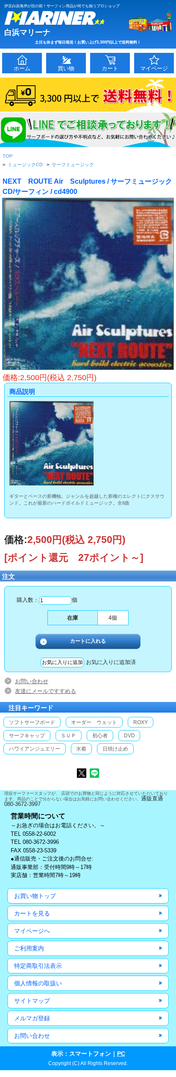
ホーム (22, 68)
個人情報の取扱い (38, 983)
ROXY (140, 722)
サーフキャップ (27, 735)
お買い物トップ (35, 895)
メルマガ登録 (32, 1018)
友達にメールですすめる (45, 691)
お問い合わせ (31, 681)
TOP (7, 156)
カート (110, 68)
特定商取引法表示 (38, 965)
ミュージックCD (25, 164)
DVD (129, 735)
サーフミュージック (73, 164)
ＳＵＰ (68, 735)
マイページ (154, 68)
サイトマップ (32, 1000)
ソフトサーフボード (32, 722)
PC (121, 1053)
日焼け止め (115, 748)
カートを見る (32, 913)
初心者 (100, 735)
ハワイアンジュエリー (34, 748)
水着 (81, 748)
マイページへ (32, 930)
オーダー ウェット (94, 722)
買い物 (66, 68)
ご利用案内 (29, 948)
